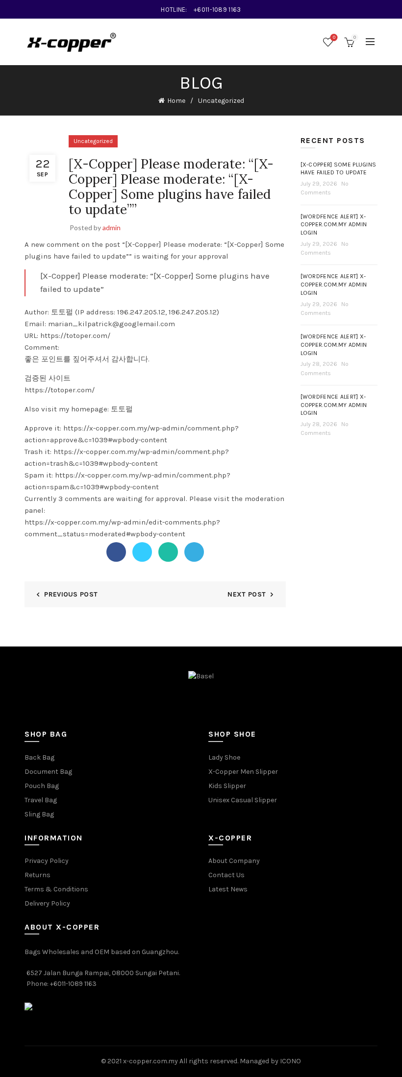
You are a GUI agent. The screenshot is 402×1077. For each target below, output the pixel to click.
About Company (234, 861)
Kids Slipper (227, 786)
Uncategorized (221, 100)
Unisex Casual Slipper (242, 800)
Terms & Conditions (56, 889)
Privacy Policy (47, 861)
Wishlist (334, 37)
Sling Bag (39, 814)
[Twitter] (142, 552)
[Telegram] (194, 552)
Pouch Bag (42, 786)
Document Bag (48, 771)
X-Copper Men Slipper (243, 771)
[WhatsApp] (168, 552)
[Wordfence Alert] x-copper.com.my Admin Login (334, 225)
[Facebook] (116, 552)
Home (176, 100)
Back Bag (39, 757)
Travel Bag (41, 800)
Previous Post (71, 594)
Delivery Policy (47, 903)
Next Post (246, 594)
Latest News (228, 889)
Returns (37, 875)
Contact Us (226, 875)
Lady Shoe (224, 757)
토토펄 (122, 409)
